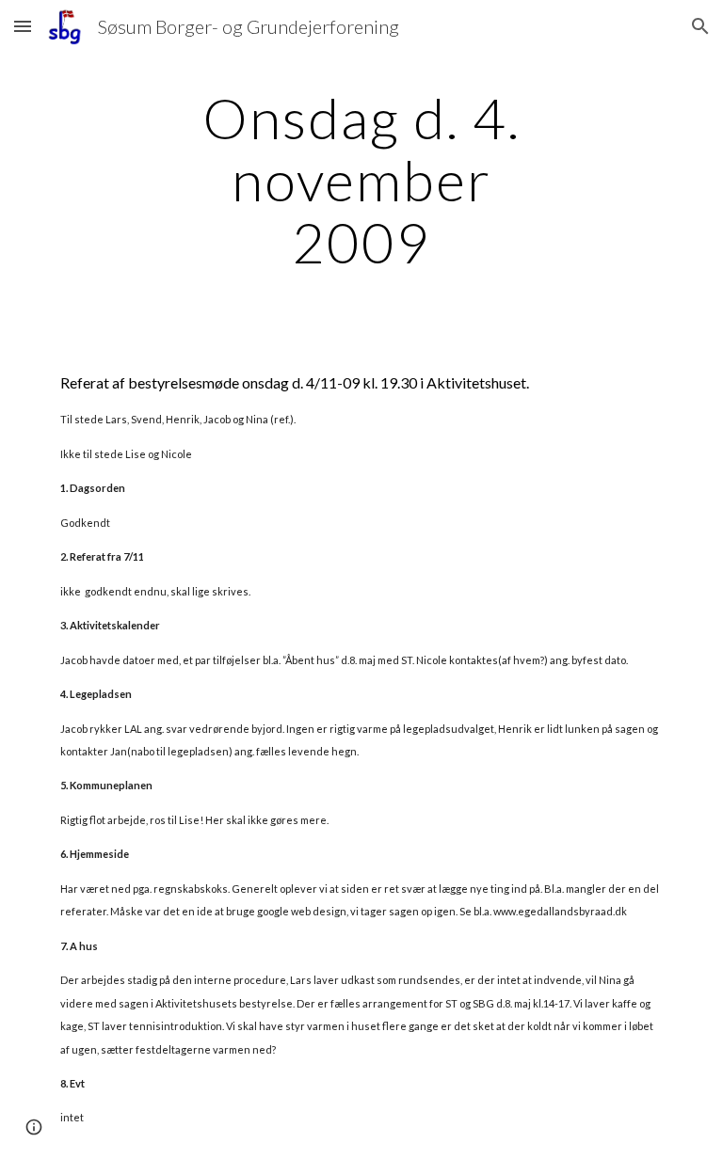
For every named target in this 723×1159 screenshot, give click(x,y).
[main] (361, 179)
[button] (22, 26)
